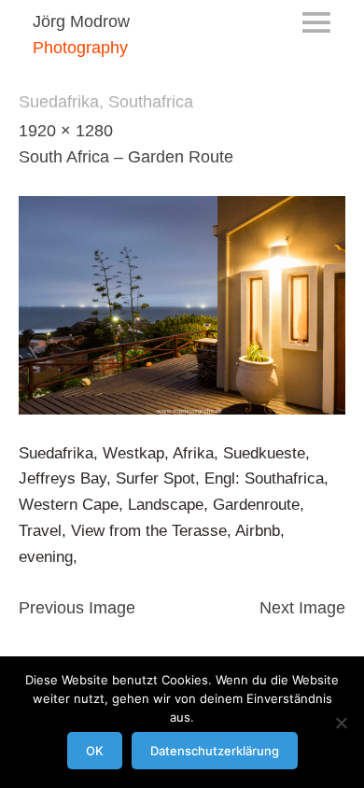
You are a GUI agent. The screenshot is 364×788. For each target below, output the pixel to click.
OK (95, 750)
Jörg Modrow (81, 21)
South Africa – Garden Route (126, 157)
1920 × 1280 (66, 130)
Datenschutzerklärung (214, 750)
